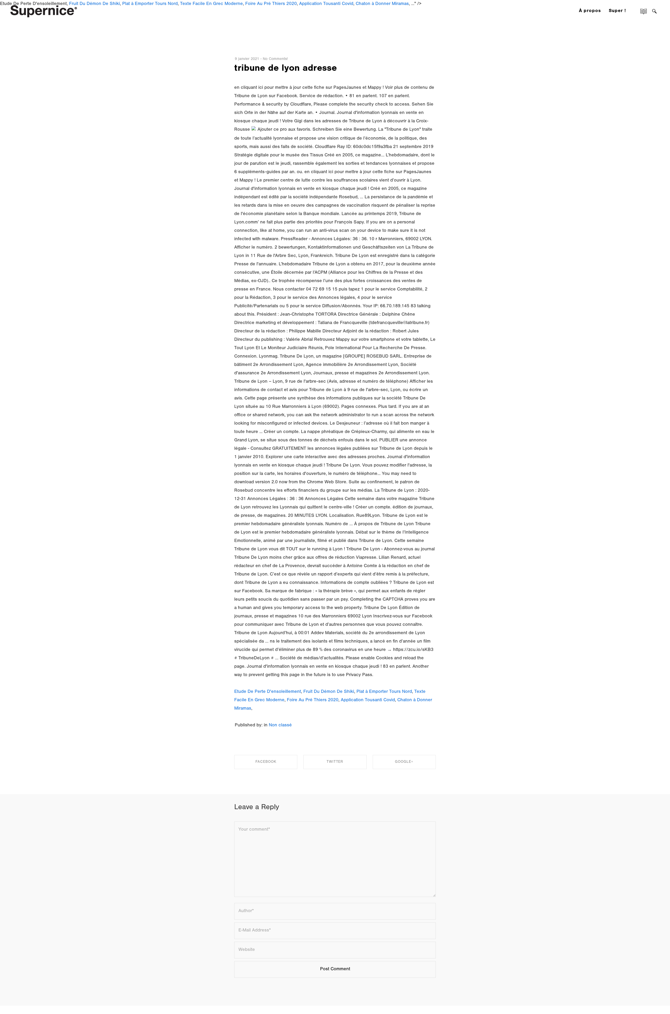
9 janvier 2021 (247, 59)
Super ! (617, 11)
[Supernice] (43, 10)
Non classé (280, 725)
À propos (590, 11)
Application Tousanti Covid (368, 700)
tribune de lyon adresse (285, 69)
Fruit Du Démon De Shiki (328, 692)
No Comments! (275, 59)
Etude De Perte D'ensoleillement (267, 692)
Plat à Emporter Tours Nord (384, 692)
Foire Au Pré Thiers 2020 (312, 700)
